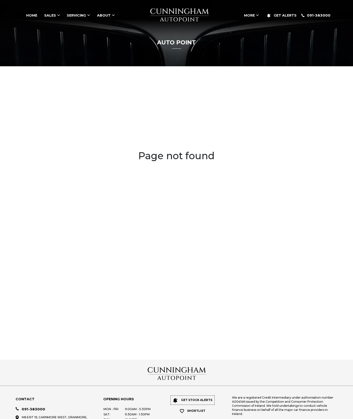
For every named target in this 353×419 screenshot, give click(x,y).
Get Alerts (285, 15)
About (104, 15)
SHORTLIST (196, 411)
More (249, 15)
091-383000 (318, 15)
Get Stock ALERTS (196, 400)
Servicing (76, 15)
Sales (50, 15)
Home (31, 15)
